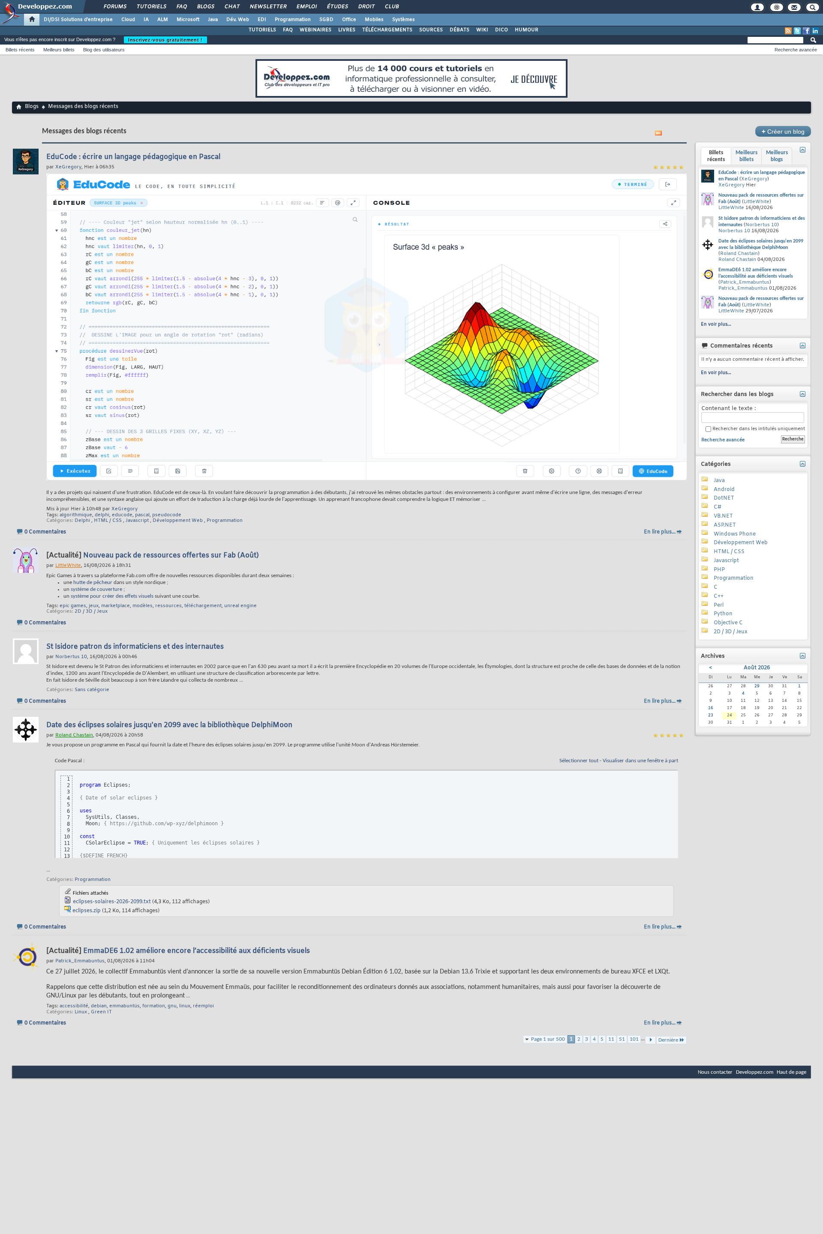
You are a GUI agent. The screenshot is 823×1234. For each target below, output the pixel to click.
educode (122, 515)
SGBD (326, 20)
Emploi (306, 6)
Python (723, 614)
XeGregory (124, 509)
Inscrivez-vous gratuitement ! (165, 39)
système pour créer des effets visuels (112, 596)
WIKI (482, 30)
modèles (142, 606)
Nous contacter (715, 1072)
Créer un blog (783, 131)
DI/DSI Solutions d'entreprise (78, 20)
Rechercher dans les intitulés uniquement (758, 429)
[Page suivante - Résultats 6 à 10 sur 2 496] (650, 1040)
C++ (719, 596)
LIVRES (346, 30)
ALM (162, 20)
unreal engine (240, 606)
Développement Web (178, 521)
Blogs (205, 6)
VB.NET (723, 516)
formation (153, 1006)
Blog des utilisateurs (104, 49)
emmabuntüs (124, 1006)
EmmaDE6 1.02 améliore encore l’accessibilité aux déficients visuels (196, 950)
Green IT (101, 1012)
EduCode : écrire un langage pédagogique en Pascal (133, 157)
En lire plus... (660, 532)
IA (146, 20)
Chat (231, 6)
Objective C (728, 623)
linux (184, 1006)
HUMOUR (526, 30)
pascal (142, 515)
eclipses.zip (86, 911)
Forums (114, 6)
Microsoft (188, 20)
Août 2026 (757, 668)
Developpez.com (754, 1072)
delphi (102, 515)
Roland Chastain (739, 254)
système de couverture (96, 589)
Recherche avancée (796, 49)
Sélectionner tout (578, 761)
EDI (262, 20)
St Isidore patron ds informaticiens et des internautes (135, 646)
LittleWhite (756, 202)
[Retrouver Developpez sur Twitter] (797, 30)
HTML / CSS (108, 521)
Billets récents (20, 49)
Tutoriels (151, 6)
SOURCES (431, 30)
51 (622, 1039)
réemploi (203, 1006)
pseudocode (166, 515)
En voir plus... (716, 324)
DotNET (724, 498)
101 (634, 1039)
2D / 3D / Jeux (91, 611)
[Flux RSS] (788, 30)
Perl (719, 605)
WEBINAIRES (315, 30)
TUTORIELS (262, 30)
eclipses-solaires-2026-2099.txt (112, 902)
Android (724, 489)
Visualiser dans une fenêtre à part (640, 761)
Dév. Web (237, 20)
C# (717, 507)
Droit (366, 6)
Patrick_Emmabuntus (744, 282)
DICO (501, 30)
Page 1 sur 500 (548, 1039)
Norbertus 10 (761, 225)
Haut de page (791, 1072)
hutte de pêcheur (92, 582)
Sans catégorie (92, 690)
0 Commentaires (45, 532)
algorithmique (76, 515)
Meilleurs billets (59, 49)
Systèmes (403, 20)
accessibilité (74, 1006)
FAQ (181, 6)
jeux (94, 606)
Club (391, 6)
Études (337, 6)
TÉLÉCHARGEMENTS (387, 30)
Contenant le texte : (728, 408)
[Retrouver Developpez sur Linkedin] (815, 30)
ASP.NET (725, 525)
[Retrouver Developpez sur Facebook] (806, 30)
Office (349, 20)
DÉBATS (459, 30)
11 (611, 1039)
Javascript (137, 521)
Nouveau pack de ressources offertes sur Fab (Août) (171, 555)
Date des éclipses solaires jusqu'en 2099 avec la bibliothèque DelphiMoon (169, 725)
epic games (73, 606)
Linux (81, 1012)
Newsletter (268, 6)
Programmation (293, 20)
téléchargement (203, 606)
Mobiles (374, 20)
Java (213, 20)
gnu (172, 1006)
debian (99, 1006)
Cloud (128, 20)
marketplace (115, 606)
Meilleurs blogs (777, 156)
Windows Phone (735, 534)
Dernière (668, 1040)
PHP (719, 569)
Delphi (82, 521)
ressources (168, 606)
